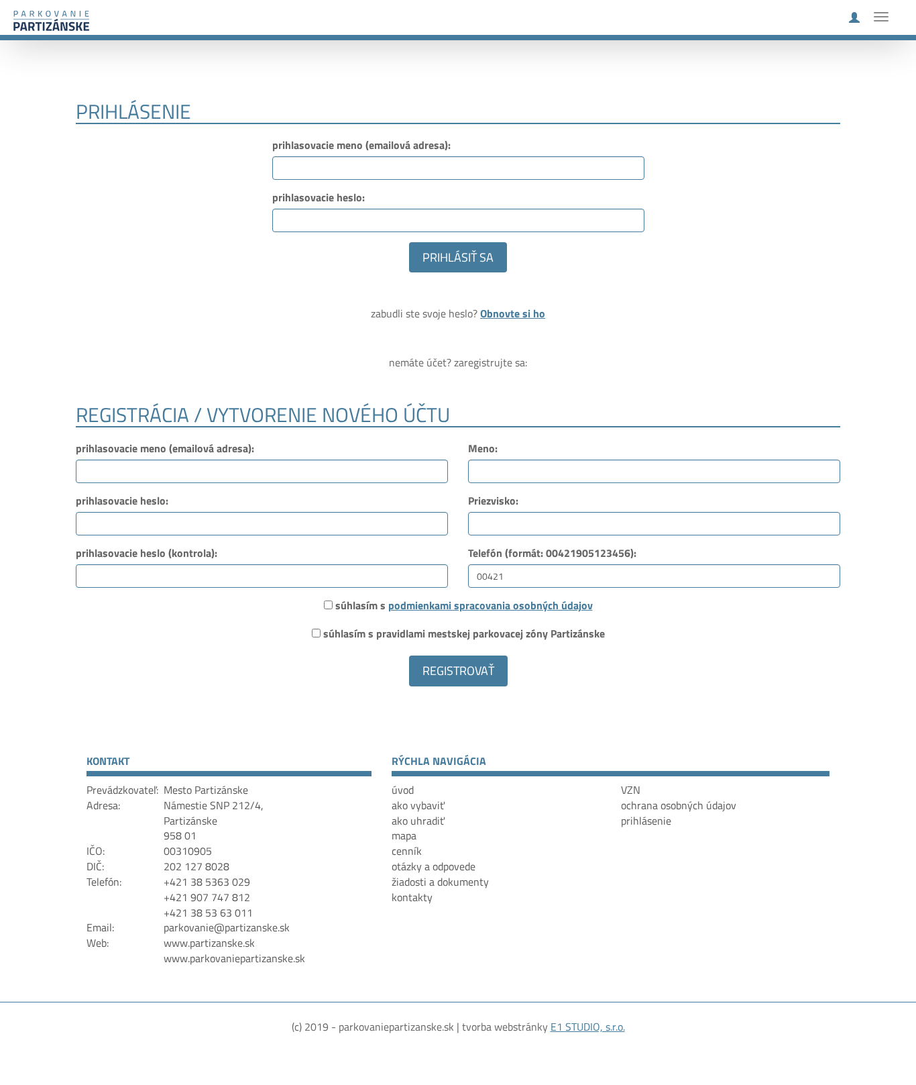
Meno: (483, 448)
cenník (407, 851)
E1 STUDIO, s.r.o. (588, 1027)
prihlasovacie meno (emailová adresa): (361, 145)
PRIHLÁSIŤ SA (458, 257)
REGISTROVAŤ (458, 671)
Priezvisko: (493, 501)
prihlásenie (646, 821)
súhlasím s (464, 605)
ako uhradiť (418, 821)
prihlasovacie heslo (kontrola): (146, 553)
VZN (630, 790)
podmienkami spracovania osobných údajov (490, 605)
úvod (403, 790)
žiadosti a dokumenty (440, 882)
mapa (404, 835)
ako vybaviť (418, 805)
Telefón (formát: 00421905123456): (552, 553)
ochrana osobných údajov (678, 805)
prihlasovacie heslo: (318, 197)
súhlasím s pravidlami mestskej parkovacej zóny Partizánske (464, 633)
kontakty (412, 897)
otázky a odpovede (433, 866)
